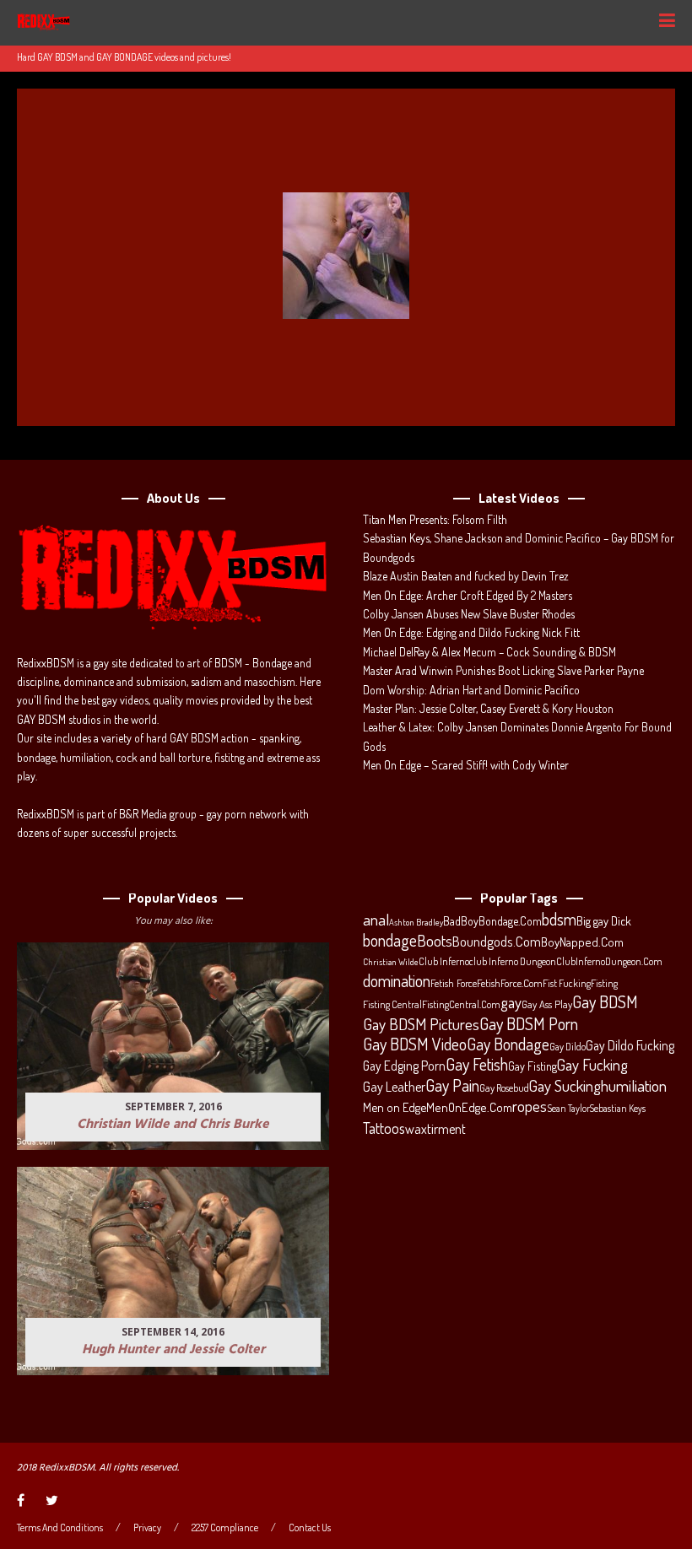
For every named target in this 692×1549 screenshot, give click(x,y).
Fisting (604, 983)
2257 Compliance (225, 1528)
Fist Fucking (567, 983)
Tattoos (384, 1128)
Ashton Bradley (416, 922)
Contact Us (310, 1528)
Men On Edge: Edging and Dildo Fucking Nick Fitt (471, 632)
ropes (529, 1106)
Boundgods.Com (496, 941)
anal (376, 919)
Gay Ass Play (547, 1004)
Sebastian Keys (618, 1108)
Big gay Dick (603, 920)
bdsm (559, 919)
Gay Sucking (565, 1086)
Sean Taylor (568, 1108)
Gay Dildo (567, 1046)
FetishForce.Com (510, 983)
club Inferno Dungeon (512, 961)
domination (396, 981)
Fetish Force (453, 983)
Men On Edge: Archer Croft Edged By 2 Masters (467, 595)
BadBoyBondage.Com (492, 921)
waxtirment (435, 1128)
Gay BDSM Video (415, 1044)
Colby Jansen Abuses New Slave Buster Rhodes (469, 614)
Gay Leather (394, 1086)
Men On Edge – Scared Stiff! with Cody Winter (466, 765)
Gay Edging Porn (404, 1065)
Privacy (147, 1528)
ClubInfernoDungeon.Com (609, 961)
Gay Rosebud (504, 1087)
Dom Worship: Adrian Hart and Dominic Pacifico (471, 690)
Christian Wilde (391, 962)
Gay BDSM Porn (528, 1023)
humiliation (634, 1086)
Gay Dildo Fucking (630, 1045)
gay (511, 1002)
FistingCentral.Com (461, 1004)
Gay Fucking (592, 1064)
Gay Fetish (477, 1064)
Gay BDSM (605, 1001)
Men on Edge (394, 1107)
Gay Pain (452, 1086)
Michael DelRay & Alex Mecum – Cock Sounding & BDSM (489, 652)
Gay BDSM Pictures (421, 1024)
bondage (390, 940)
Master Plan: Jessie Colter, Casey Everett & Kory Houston (488, 708)
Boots (434, 940)
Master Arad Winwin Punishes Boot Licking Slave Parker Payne (503, 670)
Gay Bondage (508, 1044)
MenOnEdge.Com (469, 1107)
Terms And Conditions (60, 1528)
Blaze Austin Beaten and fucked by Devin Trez (466, 576)
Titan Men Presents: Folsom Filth (435, 519)
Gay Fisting (532, 1066)
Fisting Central (392, 1004)
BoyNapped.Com (582, 942)
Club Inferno (444, 961)
